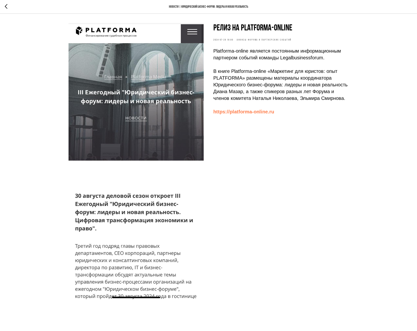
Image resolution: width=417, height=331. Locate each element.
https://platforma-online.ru (243, 111)
